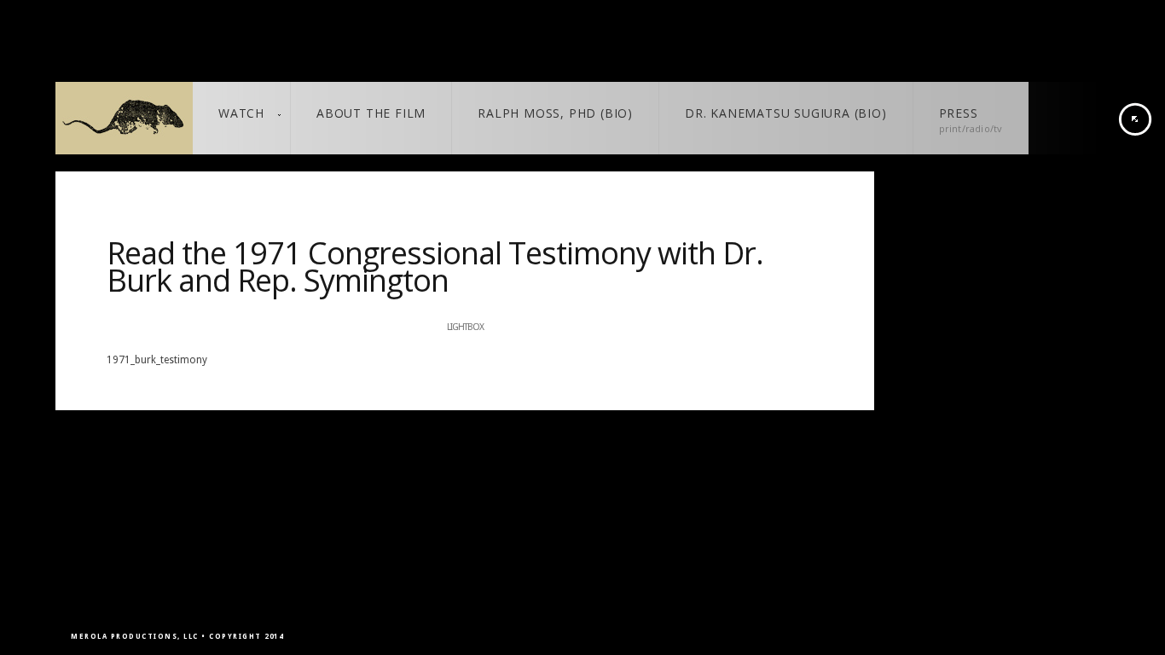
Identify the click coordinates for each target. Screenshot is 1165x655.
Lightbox (465, 327)
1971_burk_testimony (157, 360)
